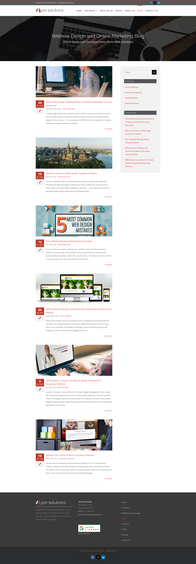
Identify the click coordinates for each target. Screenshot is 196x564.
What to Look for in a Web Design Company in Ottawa (71, 173)
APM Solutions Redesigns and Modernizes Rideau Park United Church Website (137, 151)
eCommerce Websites (67, 459)
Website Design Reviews (131, 513)
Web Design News (69, 109)
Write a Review (84, 533)
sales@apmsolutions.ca (66, 3)
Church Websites (66, 316)
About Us (125, 524)
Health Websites (63, 387)
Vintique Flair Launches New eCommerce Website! (70, 455)
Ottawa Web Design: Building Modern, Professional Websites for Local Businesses (139, 122)
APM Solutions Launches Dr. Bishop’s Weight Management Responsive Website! (139, 163)
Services (125, 535)
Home (124, 502)
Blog (123, 518)
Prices (124, 529)
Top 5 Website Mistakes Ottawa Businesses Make (69, 241)
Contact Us (126, 540)
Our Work (125, 508)
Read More (108, 129)
